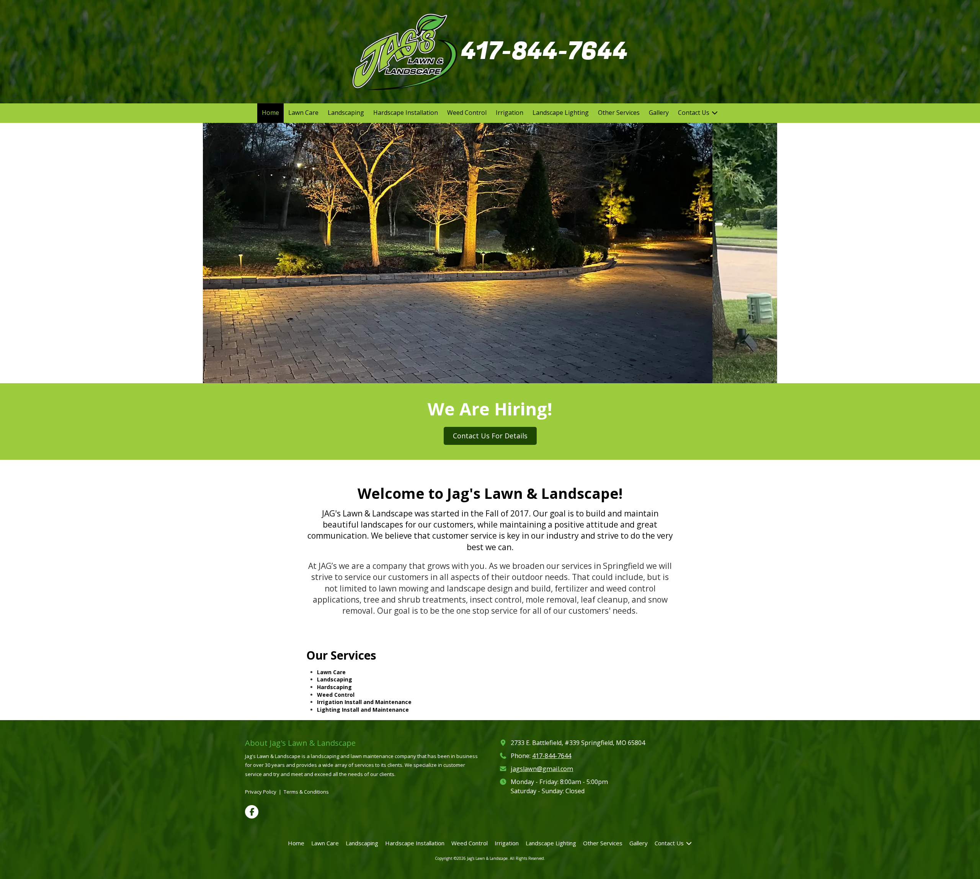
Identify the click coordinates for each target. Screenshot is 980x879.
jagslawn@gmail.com (542, 769)
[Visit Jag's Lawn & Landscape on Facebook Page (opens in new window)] (251, 812)
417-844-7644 (544, 51)
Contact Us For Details (490, 435)
